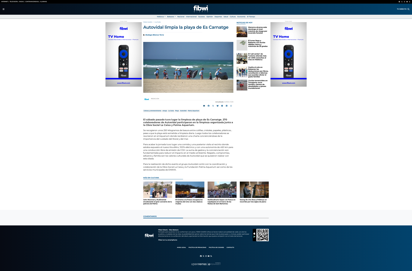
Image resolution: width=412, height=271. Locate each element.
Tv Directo (402, 9)
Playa (177, 111)
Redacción (155, 99)
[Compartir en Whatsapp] (231, 106)
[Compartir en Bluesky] (217, 106)
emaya (165, 111)
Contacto (230, 247)
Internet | (5, 1)
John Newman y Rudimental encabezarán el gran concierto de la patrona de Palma (157, 202)
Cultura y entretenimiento (152, 111)
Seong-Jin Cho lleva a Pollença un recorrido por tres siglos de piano (253, 201)
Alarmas (43, 1)
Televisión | (14, 1)
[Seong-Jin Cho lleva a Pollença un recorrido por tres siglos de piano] (254, 190)
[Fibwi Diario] (200, 9)
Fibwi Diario (147, 22)
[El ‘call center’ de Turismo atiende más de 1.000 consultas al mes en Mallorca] (242, 58)
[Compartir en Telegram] (222, 106)
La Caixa (171, 111)
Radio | (21, 1)
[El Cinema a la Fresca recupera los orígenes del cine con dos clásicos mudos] (189, 190)
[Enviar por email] (204, 106)
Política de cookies (216, 247)
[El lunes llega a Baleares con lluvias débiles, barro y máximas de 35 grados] (242, 45)
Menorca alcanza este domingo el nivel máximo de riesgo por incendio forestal (257, 30)
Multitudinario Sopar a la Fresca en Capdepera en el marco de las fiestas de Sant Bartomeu (221, 202)
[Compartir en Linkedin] (226, 106)
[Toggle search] (408, 9)
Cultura (157, 22)
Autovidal (183, 111)
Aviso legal (181, 247)
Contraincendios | (32, 1)
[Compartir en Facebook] (208, 106)
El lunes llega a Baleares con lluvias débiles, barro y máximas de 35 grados (258, 43)
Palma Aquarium (193, 111)
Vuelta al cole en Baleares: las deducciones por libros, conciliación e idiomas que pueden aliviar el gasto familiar (258, 72)
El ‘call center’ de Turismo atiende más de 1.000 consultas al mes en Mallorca (257, 57)
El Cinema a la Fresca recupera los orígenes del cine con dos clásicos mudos (189, 202)
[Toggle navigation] (3, 9)
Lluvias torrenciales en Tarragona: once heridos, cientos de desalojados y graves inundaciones (258, 84)
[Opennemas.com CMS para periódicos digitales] (206, 266)
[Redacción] (146, 99)
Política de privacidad (197, 247)
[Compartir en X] (213, 106)
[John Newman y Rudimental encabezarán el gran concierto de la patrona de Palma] (157, 190)
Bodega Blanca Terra (154, 35)
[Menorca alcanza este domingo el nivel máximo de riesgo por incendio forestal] (242, 32)
